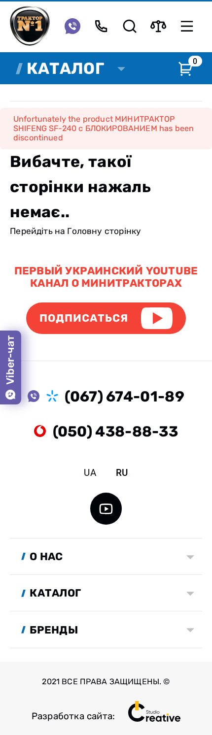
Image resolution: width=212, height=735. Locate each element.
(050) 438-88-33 (115, 431)
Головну (84, 231)
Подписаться (84, 318)
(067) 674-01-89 (124, 396)
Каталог (65, 68)
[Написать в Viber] (72, 26)
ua (90, 473)
